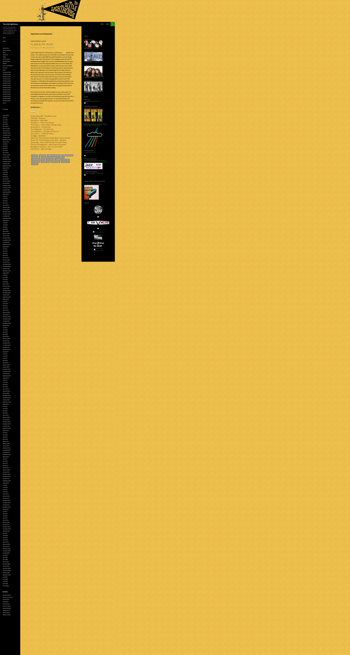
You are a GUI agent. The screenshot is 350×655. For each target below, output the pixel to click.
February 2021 (6, 260)
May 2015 (5, 410)
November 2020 (7, 266)
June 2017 (5, 356)
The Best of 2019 (7, 96)
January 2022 (6, 235)
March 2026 (6, 126)
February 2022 (6, 233)
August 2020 (6, 273)
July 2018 (5, 327)
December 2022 (6, 211)
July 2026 (5, 117)
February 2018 (6, 338)
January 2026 (6, 130)
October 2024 (6, 163)
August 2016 (6, 378)
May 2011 (5, 515)
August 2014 (6, 430)
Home (102, 24)
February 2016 (6, 391)
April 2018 (5, 334)
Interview (5, 68)
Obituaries (5, 54)
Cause (4, 103)
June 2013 (5, 461)
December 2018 (6, 316)
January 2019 (6, 314)
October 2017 (6, 347)
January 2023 (6, 209)
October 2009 (6, 553)
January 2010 (6, 546)
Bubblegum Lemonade (54, 155)
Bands (4, 52)
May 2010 (5, 537)
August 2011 (6, 509)
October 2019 (6, 295)
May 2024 (5, 174)
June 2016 (5, 382)
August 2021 (6, 246)
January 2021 (6, 262)
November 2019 (7, 292)
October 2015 (6, 400)
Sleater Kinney (56, 162)
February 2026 (6, 128)
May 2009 (5, 557)
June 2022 (5, 225)
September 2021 (7, 244)
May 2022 (5, 227)
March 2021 (6, 257)
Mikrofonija (5, 601)
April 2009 (5, 559)
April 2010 (5, 540)
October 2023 (6, 190)
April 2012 (5, 491)
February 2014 (6, 443)
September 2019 (7, 297)
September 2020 (7, 270)
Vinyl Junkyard (6, 59)
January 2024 (6, 183)
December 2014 (6, 421)
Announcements (36, 41)
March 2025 (6, 152)
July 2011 (5, 511)
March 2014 (6, 441)
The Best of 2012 (7, 81)
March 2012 (6, 494)
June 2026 (5, 119)
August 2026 (6, 115)
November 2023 (7, 187)
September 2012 (7, 480)
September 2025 (7, 139)
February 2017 (6, 365)
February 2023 (6, 207)
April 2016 (5, 386)
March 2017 (6, 362)
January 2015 (6, 419)
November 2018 (7, 319)
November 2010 (7, 529)
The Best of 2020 (7, 98)
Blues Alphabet (6, 61)
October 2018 (6, 321)
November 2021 (7, 240)
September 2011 (7, 507)
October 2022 (6, 216)
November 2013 (7, 450)
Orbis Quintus (6, 604)
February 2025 (6, 155)
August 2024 (6, 168)
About (107, 24)
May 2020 (5, 279)
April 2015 (5, 413)
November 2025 (7, 135)
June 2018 (5, 330)
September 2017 (7, 349)
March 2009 (6, 561)
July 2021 (5, 249)
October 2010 (6, 531)
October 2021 (6, 242)
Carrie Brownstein (67, 155)
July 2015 (5, 406)
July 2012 (5, 485)
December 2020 (6, 264)
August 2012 (6, 483)
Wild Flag (35, 164)
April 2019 (5, 308)
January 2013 (6, 472)
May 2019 (5, 305)
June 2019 (5, 303)
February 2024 (6, 181)
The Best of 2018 (7, 94)
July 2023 (5, 196)
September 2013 (7, 454)
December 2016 (6, 369)
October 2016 (6, 373)
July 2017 (5, 354)
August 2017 (6, 351)
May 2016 (5, 384)
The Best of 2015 (7, 87)
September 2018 (7, 323)
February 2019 (6, 312)
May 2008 (5, 581)
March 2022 (6, 231)
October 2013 (6, 452)
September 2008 (7, 575)
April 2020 (5, 281)
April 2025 (5, 150)
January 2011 (6, 524)
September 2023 (7, 192)
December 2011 (6, 500)
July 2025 (5, 144)
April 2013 (5, 465)
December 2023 (6, 185)
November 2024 (7, 161)
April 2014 (5, 439)
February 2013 (6, 470)
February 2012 (6, 496)
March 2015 (6, 415)
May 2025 (5, 148)
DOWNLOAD (95, 101)
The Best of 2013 (7, 83)
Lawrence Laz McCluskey (62, 159)
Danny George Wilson (38, 159)
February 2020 (6, 286)
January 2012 (6, 498)
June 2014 (5, 435)
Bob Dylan (42, 155)
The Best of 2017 (7, 92)
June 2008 (5, 579)
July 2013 (5, 459)
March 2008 (6, 585)
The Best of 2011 (7, 78)
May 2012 (5, 489)
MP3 (97, 48)
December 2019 (6, 290)
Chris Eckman (35, 157)
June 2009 (5, 555)
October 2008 (6, 572)
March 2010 (6, 542)
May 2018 (5, 332)
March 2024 (6, 179)
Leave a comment (50, 47)
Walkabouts (65, 162)
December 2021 (6, 238)
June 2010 (5, 535)
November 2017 (7, 345)
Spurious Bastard (7, 608)
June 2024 (5, 172)
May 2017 (5, 358)
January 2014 (6, 445)
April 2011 (5, 518)
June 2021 (5, 251)
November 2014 (7, 424)
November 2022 (7, 214)
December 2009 (6, 548)
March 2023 (6, 205)
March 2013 (6, 467)
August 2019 (6, 299)
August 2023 (6, 194)
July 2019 (5, 301)
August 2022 (6, 220)
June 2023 (5, 198)
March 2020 (6, 284)
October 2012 (6, 478)
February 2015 (6, 417)
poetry (4, 70)
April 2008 (5, 583)
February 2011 (6, 522)
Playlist (43, 41)
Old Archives (6, 48)
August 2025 (6, 141)
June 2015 (5, 408)
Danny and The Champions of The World (53, 157)
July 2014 (5, 432)
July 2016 (5, 380)
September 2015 (7, 402)
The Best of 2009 (7, 74)
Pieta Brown (35, 162)
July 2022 (5, 222)
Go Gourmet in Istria (7, 597)
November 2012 (7, 476)
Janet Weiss (50, 159)
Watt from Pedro (7, 614)
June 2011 (5, 513)
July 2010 (5, 533)
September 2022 (7, 218)
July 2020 (5, 275)
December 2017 (6, 343)
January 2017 (6, 367)
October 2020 (6, 268)
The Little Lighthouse (10, 24)
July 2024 (5, 170)
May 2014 (5, 437)
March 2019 (6, 310)
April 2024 (5, 176)
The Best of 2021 (7, 100)
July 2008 (5, 577)
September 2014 (7, 428)
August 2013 (6, 456)
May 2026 (5, 122)
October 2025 (6, 137)
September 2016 (7, 375)
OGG (94, 48)
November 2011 (7, 502)
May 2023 (5, 200)
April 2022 (5, 229)
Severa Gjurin (45, 162)
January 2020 (6, 288)
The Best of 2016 (7, 89)
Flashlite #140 (42, 44)
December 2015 (6, 395)
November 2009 (7, 550)
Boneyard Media (7, 595)
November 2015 (7, 397)
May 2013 (5, 463)
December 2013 (6, 448)
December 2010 (6, 526)
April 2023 (5, 203)
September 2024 (7, 165)
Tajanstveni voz (6, 610)
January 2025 (6, 157)
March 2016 (6, 389)
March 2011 (6, 520)
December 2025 (6, 133)
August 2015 (6, 404)
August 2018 (6, 325)
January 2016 (6, 393)
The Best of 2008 (7, 72)
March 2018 (6, 336)
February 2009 (6, 564)
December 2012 (6, 474)
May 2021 (5, 253)
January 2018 (6, 340)
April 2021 (5, 255)
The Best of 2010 (7, 76)
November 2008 (7, 570)
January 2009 (6, 566)
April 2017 (5, 360)
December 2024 (6, 159)
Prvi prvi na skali (6, 606)
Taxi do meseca (6, 612)
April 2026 (5, 124)
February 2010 (6, 544)
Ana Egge (34, 155)
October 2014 (6, 426)
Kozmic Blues (6, 599)
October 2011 (6, 505)
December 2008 (6, 568)
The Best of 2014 (7, 85)
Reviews (5, 63)
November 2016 (7, 371)
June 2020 (5, 277)
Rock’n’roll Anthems (7, 65)
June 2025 (5, 146)
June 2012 (5, 487)
